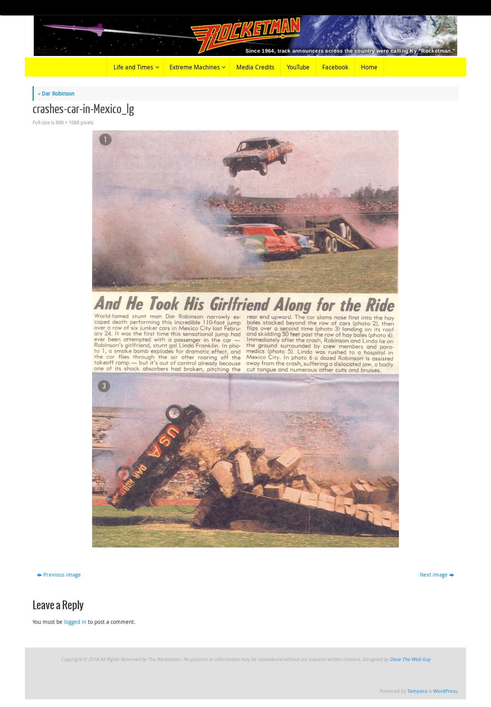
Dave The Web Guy (410, 659)
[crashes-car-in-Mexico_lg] (245, 339)
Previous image (62, 574)
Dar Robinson (56, 93)
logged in (75, 621)
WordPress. (445, 691)
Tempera (417, 691)
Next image (434, 574)
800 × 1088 (67, 122)
